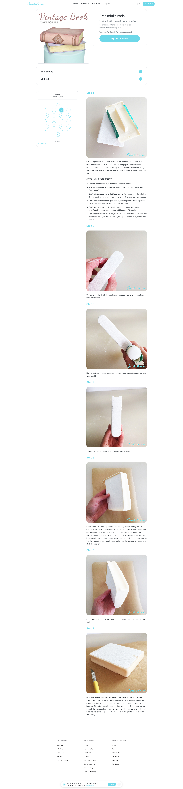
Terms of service (89, 764)
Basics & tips (61, 753)
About (114, 745)
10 (54, 121)
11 (61, 121)
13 (47, 127)
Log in (138, 4)
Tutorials (75, 4)
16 (68, 127)
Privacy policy (88, 768)
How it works (96, 4)
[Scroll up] (58, 104)
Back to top (43, 143)
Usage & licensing (90, 771)
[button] (91, 71)
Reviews (115, 749)
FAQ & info (87, 753)
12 (68, 121)
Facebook (115, 764)
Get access (85, 4)
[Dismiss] (119, 784)
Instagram (115, 756)
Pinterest (115, 760)
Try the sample (118, 38)
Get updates (116, 753)
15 (61, 127)
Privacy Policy (90, 785)
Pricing (86, 745)
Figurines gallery (62, 760)
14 (54, 127)
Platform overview (90, 760)
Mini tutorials (61, 749)
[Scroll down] (58, 134)
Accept (112, 784)
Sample (59, 756)
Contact (86, 756)
